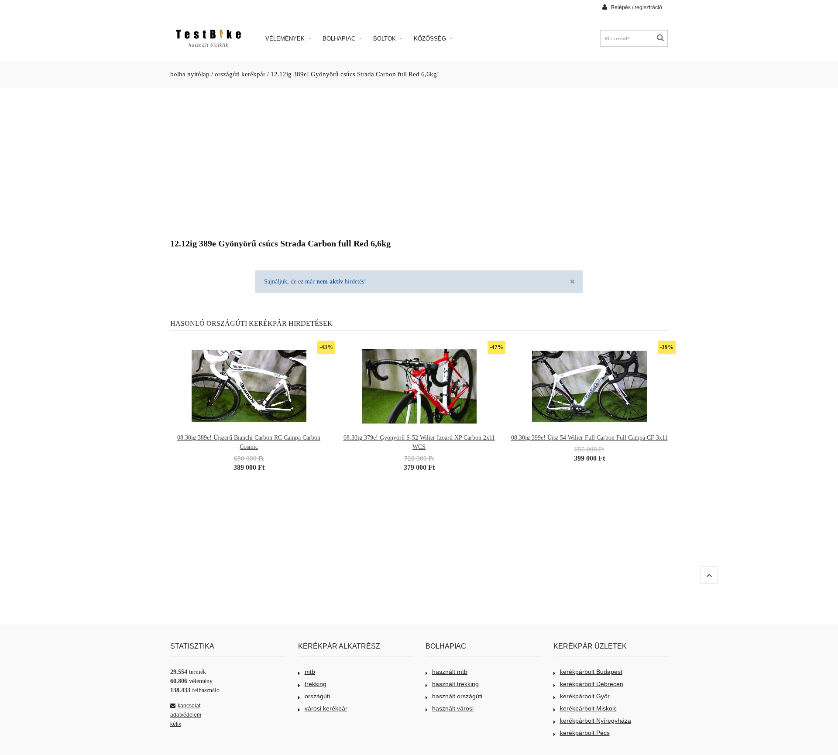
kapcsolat (189, 706)
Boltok (385, 38)
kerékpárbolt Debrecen (591, 683)
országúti (317, 696)
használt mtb (449, 671)
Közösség (431, 38)
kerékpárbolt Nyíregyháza (595, 720)
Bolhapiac (340, 38)
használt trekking (455, 683)
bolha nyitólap (190, 74)
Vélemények (285, 38)
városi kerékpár (326, 708)
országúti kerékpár (240, 74)
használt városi (453, 708)
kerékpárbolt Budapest (591, 671)
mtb (310, 671)
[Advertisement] (419, 160)
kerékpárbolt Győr (585, 696)
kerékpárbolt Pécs (585, 732)
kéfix (175, 724)
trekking (315, 683)
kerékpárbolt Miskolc (588, 708)
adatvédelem (185, 715)
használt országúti (457, 696)
